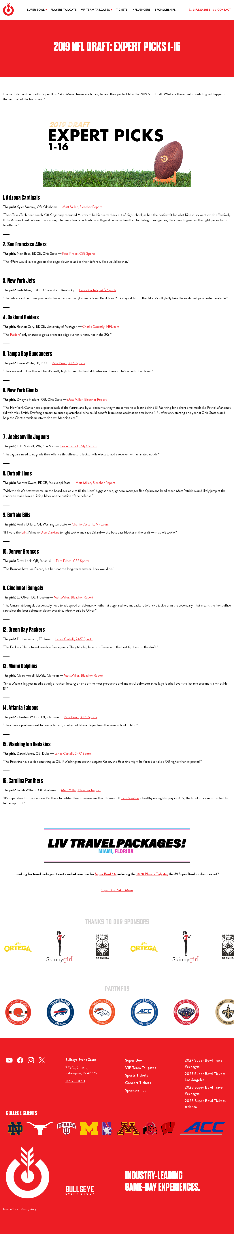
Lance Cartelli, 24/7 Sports (97, 290)
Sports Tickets (136, 1075)
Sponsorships (135, 1090)
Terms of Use (10, 1209)
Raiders (15, 334)
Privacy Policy (28, 1209)
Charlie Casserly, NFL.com (100, 326)
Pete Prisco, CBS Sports (78, 253)
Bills (24, 532)
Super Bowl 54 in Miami (117, 890)
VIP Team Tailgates (140, 1068)
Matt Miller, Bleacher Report (82, 206)
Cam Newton (130, 798)
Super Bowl (134, 1060)
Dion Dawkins (49, 532)
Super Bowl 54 (105, 873)
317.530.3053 (75, 1081)
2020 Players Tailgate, (152, 873)
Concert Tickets (138, 1082)
